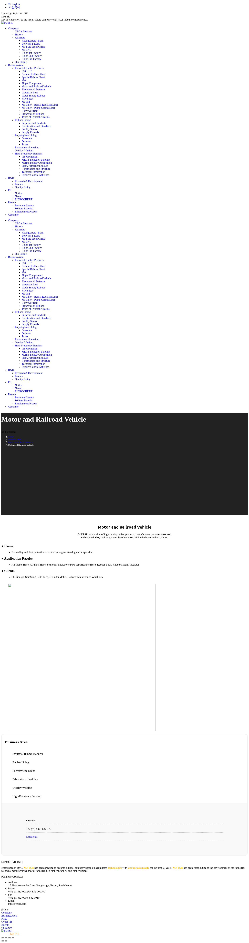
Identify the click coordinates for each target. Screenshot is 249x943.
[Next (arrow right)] (6, 940)
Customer (6, 927)
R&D (4, 918)
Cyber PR (6, 921)
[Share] (6, 937)
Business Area (9, 915)
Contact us (31, 836)
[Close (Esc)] (2, 937)
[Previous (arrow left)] (2, 940)
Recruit (5, 924)
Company (6, 912)
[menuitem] (14, 4)
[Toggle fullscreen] (9, 937)
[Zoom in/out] (13, 937)
